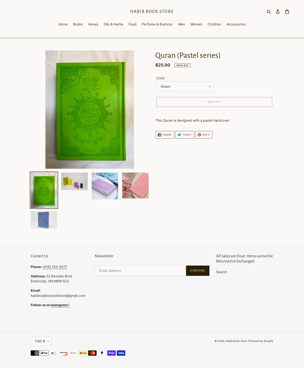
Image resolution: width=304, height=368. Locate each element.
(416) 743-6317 (55, 267)
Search (221, 272)
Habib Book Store (152, 11)
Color (160, 78)
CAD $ (40, 341)
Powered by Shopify (260, 341)
